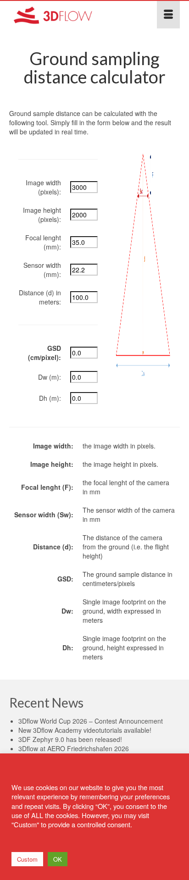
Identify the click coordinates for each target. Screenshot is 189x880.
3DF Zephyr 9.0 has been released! (70, 739)
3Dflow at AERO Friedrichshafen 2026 (73, 748)
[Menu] (168, 14)
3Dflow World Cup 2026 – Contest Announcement (90, 720)
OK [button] (57, 859)
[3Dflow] (71, 14)
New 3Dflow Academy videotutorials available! (84, 730)
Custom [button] (27, 859)
